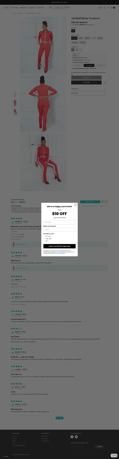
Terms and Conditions (60, 253)
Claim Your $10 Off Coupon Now (59, 246)
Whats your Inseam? (49, 226)
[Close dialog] (75, 204)
